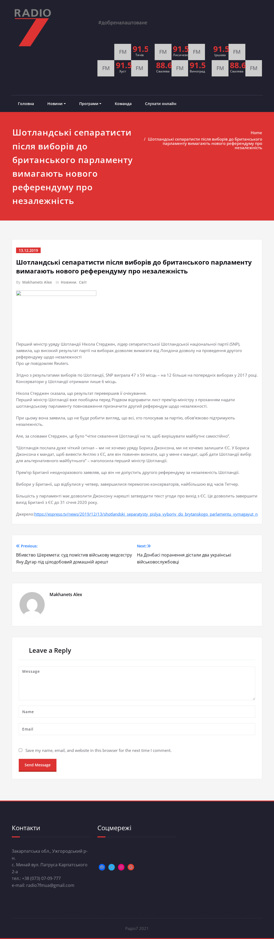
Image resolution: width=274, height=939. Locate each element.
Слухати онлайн (160, 103)
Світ (83, 282)
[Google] (131, 867)
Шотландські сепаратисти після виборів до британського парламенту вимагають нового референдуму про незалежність (205, 143)
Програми (88, 103)
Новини (55, 103)
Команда (123, 103)
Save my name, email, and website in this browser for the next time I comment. (98, 750)
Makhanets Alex (37, 282)
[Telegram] (111, 867)
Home (256, 132)
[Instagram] (121, 867)
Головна (26, 103)
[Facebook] (102, 867)
